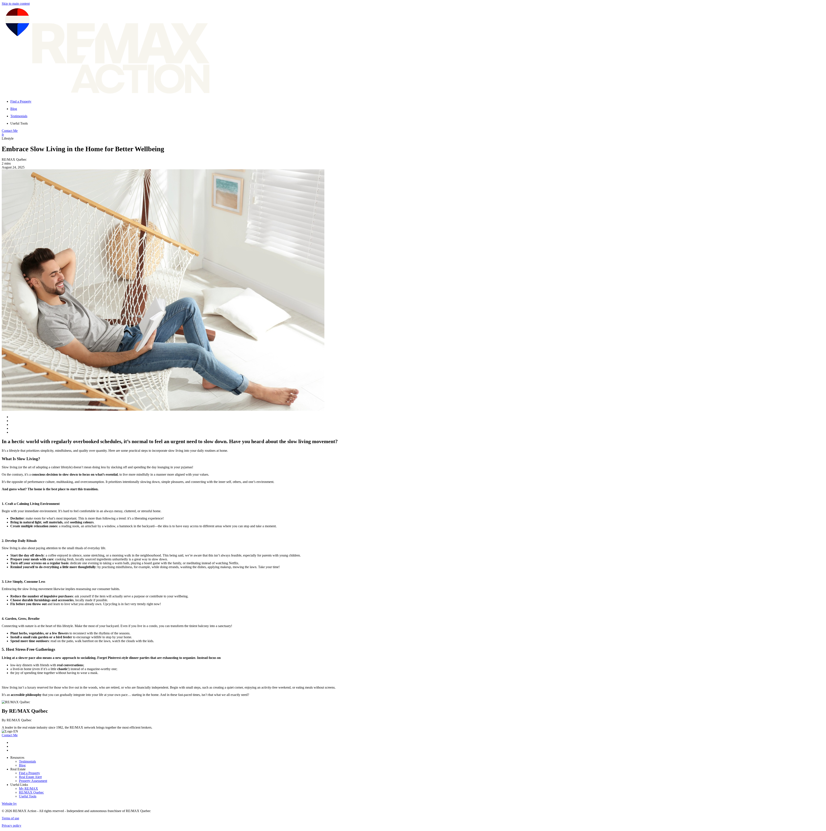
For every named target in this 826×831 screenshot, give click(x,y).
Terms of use (10, 818)
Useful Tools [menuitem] (19, 123)
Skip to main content (16, 3)
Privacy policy (11, 825)
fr (3, 134)
